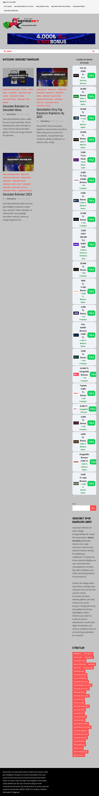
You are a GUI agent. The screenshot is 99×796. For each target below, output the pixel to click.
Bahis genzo (88, 654)
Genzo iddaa (78, 748)
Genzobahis (41, 89)
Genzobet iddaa (9, 99)
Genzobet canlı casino (81, 689)
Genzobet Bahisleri (11, 10)
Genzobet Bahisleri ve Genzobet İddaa (16, 108)
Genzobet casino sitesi (81, 696)
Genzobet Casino (17, 96)
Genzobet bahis (79, 671)
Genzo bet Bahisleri (11, 177)
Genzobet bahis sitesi (81, 682)
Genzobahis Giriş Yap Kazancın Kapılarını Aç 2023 (50, 113)
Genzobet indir (79, 713)
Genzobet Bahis (19, 181)
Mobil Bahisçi (11, 114)
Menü (9, 51)
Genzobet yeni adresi (81, 734)
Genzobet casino (79, 692)
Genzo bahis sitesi (80, 664)
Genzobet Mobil (79, 6)
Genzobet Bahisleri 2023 (17, 194)
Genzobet (13, 93)
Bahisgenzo (77, 654)
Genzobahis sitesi (79, 661)
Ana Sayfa (8, 6)
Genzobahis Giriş (42, 6)
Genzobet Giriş (79, 699)
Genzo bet (52, 89)
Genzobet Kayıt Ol (20, 187)
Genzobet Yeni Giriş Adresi (61, 6)
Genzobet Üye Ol (52, 102)
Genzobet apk (88, 668)
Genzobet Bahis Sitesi (51, 96)
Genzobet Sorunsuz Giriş (82, 727)
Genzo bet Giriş (79, 703)
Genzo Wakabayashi (11, 174)
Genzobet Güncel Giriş (81, 706)
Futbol (24, 89)
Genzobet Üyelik (44, 106)
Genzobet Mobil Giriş (81, 724)
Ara (73, 503)
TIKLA (91, 75)
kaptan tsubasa (79, 755)
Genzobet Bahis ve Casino (24, 6)
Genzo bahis (78, 657)
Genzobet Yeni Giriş (80, 738)
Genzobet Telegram (11, 792)
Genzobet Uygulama (80, 731)
